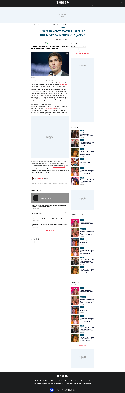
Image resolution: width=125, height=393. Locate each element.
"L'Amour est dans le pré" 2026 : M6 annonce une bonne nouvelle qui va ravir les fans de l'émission (87, 144)
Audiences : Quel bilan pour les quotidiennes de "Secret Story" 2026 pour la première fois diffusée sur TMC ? (87, 234)
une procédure (63, 84)
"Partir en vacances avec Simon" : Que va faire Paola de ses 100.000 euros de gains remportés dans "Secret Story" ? (87, 225)
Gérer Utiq (79, 383)
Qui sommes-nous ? (55, 380)
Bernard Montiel (74, 46)
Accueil (32, 24)
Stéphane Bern (81, 51)
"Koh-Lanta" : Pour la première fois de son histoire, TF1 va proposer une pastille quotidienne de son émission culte (87, 154)
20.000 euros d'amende (50, 108)
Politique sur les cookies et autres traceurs (79, 380)
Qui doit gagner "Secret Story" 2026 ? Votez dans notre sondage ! (87, 181)
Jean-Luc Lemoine (74, 48)
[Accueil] (62, 2)
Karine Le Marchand (82, 46)
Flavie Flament (74, 51)
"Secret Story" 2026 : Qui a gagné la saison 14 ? (86, 241)
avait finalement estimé (59, 167)
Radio (32, 242)
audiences (39, 6)
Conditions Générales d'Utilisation (42, 380)
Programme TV (80, 6)
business (71, 6)
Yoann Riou (90, 48)
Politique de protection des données (42, 383)
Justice (43, 24)
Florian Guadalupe (39, 178)
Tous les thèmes (90, 6)
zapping (47, 6)
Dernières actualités (37, 24)
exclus (63, 6)
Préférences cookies (86, 383)
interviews (55, 6)
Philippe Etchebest (83, 48)
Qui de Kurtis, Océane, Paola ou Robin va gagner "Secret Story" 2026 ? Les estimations (87, 172)
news (32, 6)
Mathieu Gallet (60, 82)
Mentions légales (65, 380)
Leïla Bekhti (87, 51)
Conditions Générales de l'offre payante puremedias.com (63, 383)
